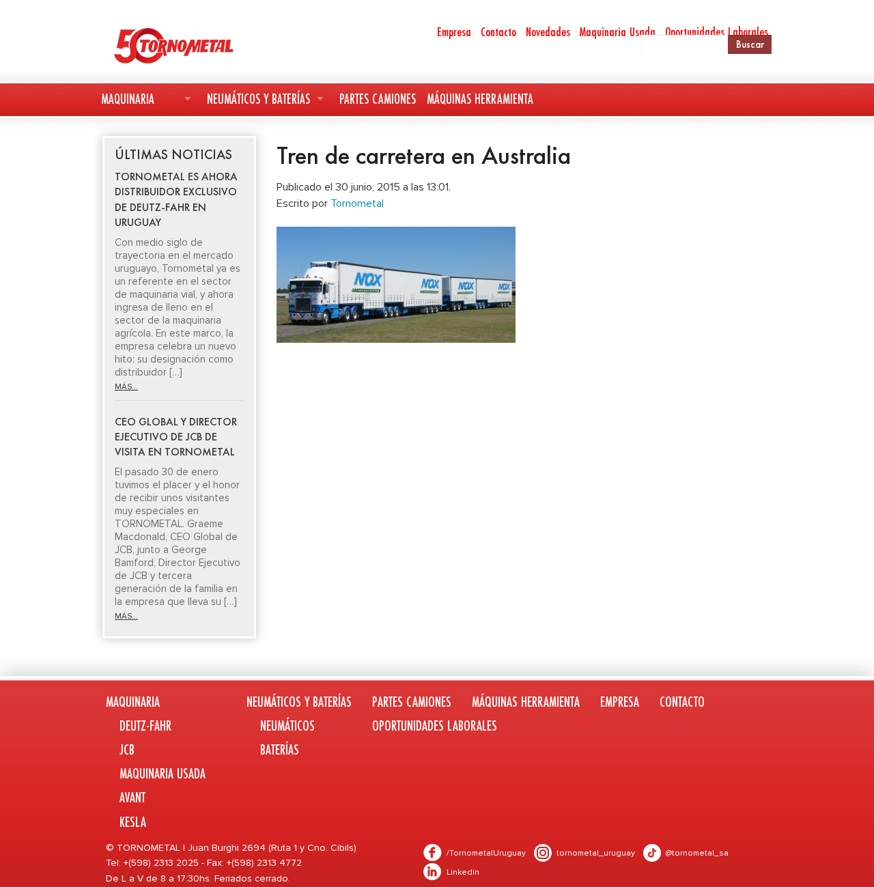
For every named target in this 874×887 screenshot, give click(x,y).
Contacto (498, 31)
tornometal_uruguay (595, 853)
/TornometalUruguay (486, 853)
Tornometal (357, 203)
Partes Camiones (377, 98)
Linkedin (463, 872)
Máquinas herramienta (480, 98)
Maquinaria (127, 98)
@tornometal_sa (697, 853)
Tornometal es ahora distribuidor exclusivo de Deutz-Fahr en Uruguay (176, 199)
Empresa (454, 31)
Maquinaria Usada (618, 31)
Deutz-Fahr (145, 725)
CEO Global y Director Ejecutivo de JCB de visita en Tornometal (176, 437)
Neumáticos (287, 725)
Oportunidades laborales (434, 725)
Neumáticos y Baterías (258, 98)
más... (126, 386)
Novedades (548, 31)
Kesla (132, 822)
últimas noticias (173, 154)
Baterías (279, 749)
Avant (132, 797)
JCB (127, 749)
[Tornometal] (209, 45)
